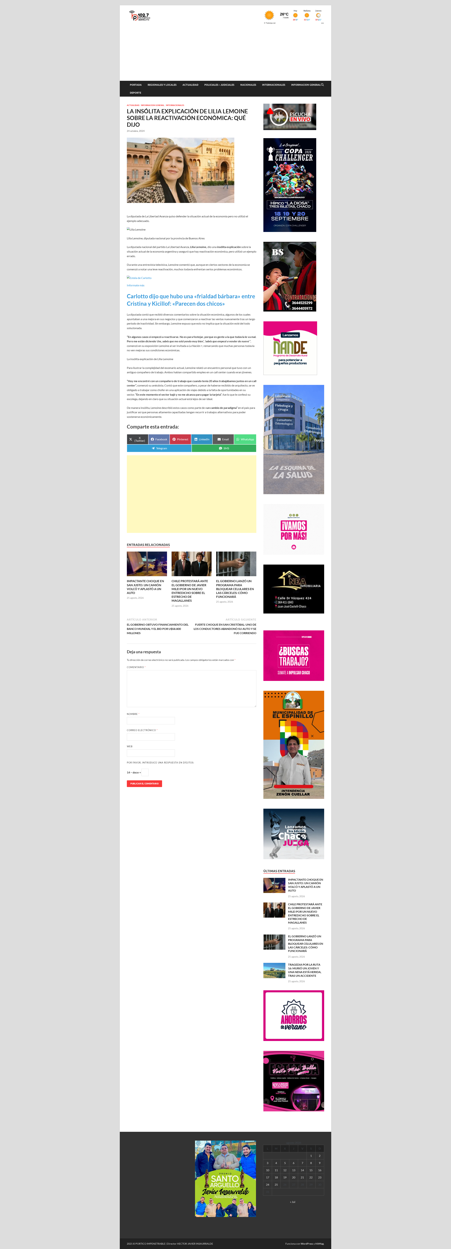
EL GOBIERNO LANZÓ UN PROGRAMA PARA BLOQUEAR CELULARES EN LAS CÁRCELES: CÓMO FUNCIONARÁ (235, 588)
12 (284, 1170)
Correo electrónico (142, 730)
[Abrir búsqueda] (322, 85)
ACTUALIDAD (190, 84)
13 (293, 1170)
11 (276, 1170)
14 (302, 1170)
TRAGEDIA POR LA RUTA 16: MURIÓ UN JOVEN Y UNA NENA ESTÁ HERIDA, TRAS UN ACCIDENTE (304, 970)
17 (267, 1177)
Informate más (135, 285)
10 (267, 1170)
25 (276, 1184)
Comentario (136, 667)
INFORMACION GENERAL (306, 84)
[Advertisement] (225, 54)
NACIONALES (248, 84)
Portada (136, 84)
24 (267, 1184)
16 (319, 1170)
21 (302, 1177)
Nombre (133, 714)
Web (129, 746)
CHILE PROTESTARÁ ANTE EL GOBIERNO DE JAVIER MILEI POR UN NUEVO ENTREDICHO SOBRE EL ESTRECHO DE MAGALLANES (190, 590)
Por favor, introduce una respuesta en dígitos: (160, 762)
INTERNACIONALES (273, 84)
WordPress (307, 1243)
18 (276, 1177)
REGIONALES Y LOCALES (162, 84)
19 (284, 1177)
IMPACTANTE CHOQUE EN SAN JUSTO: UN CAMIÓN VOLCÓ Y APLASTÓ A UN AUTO (145, 586)
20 (293, 1177)
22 (311, 1177)
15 (311, 1170)
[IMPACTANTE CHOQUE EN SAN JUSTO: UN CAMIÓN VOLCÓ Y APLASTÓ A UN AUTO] (147, 565)
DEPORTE (135, 92)
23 (319, 1177)
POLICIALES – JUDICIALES (219, 84)
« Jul (292, 1201)
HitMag (319, 1243)
